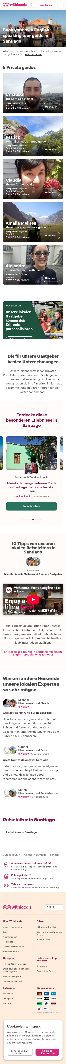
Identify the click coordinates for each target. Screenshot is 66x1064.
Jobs (5, 932)
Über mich (51, 106)
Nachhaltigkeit (10, 936)
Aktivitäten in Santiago (21, 832)
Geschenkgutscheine (13, 946)
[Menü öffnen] (60, 5)
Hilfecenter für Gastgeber (16, 963)
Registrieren (46, 4)
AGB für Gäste (43, 939)
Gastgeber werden (12, 981)
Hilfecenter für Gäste (47, 927)
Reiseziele (8, 941)
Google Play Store (45, 971)
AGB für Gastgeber (12, 976)
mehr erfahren (33, 54)
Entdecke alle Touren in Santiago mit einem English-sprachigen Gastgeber (33, 653)
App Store (42, 966)
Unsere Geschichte (12, 927)
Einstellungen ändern (20, 1052)
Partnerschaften (11, 951)
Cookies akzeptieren (47, 1052)
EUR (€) (50, 907)
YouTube (7, 1003)
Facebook (8, 993)
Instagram (8, 998)
